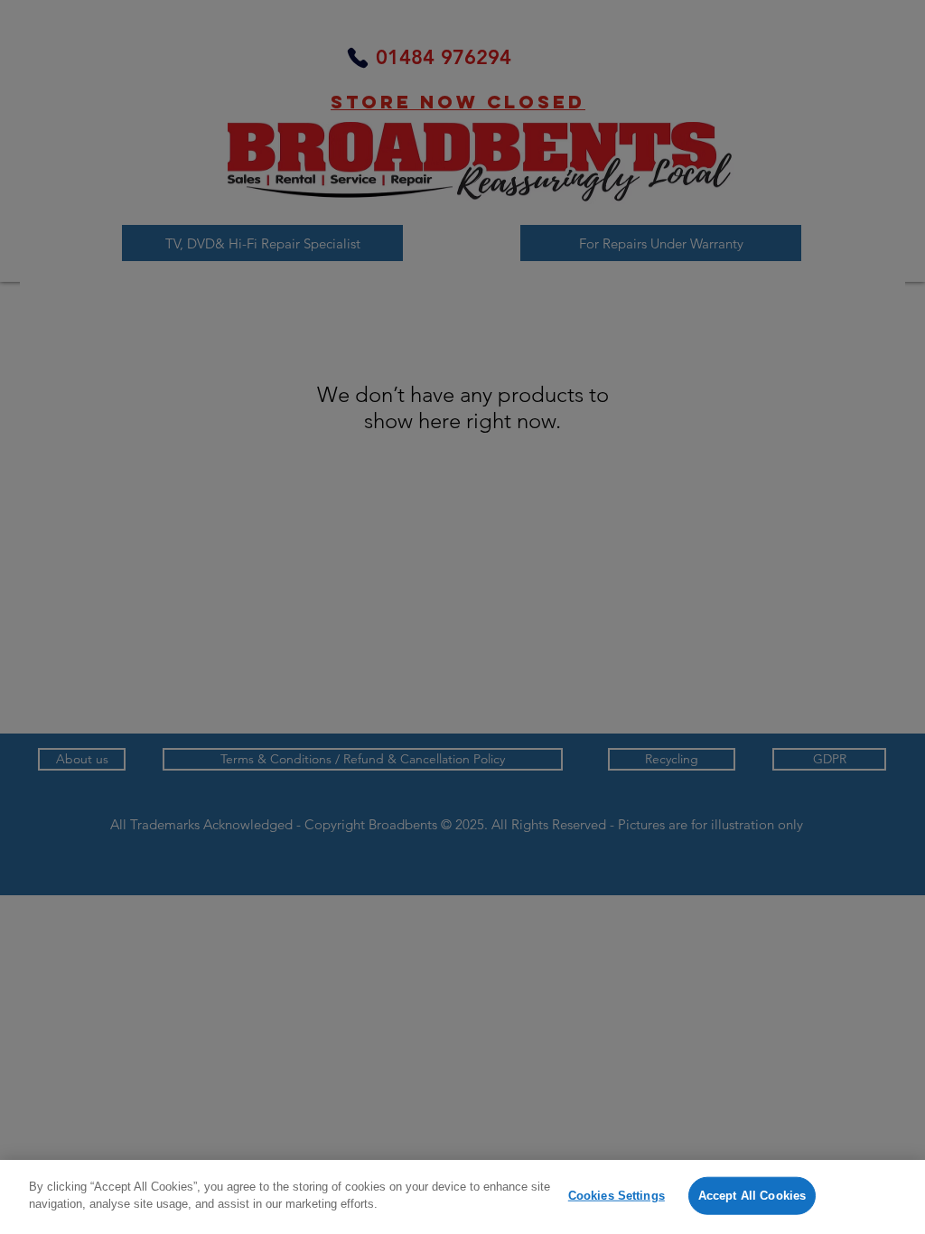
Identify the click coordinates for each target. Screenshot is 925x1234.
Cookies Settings (616, 1195)
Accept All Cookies (752, 1195)
